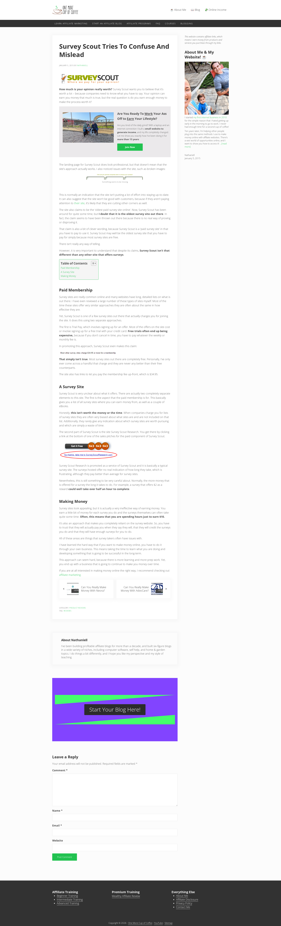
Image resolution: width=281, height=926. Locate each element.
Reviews (68, 611)
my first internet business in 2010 (210, 117)
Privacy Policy (184, 903)
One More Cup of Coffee (140, 922)
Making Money (68, 276)
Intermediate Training (70, 899)
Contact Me (183, 907)
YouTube (158, 922)
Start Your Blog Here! (114, 709)
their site (79, 203)
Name (57, 810)
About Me (182, 895)
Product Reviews (77, 608)
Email (57, 825)
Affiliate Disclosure (187, 899)
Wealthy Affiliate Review (126, 896)
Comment (60, 770)
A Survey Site (67, 272)
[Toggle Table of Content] (92, 263)
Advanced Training (68, 903)
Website (57, 840)
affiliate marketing (70, 575)
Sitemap (169, 922)
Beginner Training (67, 895)
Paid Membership (70, 268)
